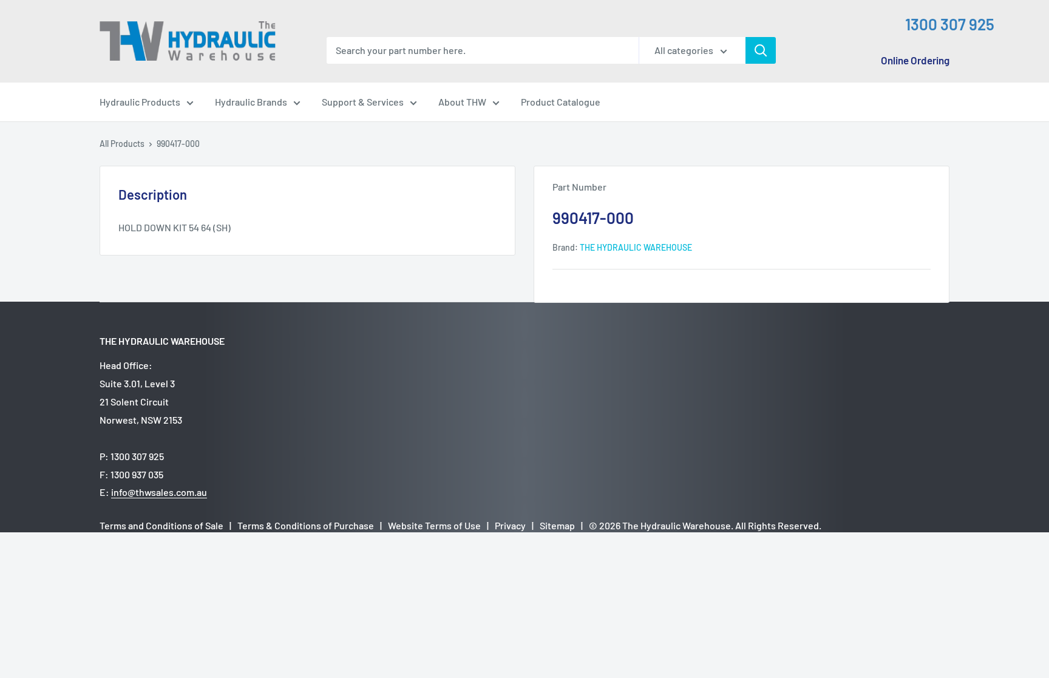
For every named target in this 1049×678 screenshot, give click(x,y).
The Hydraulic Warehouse (636, 247)
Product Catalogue (560, 101)
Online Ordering (915, 60)
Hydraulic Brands (251, 101)
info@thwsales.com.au (159, 492)
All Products (122, 143)
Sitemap (557, 525)
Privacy (510, 525)
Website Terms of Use (434, 525)
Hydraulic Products (140, 101)
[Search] (760, 50)
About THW (462, 101)
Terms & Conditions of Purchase (305, 525)
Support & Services (363, 101)
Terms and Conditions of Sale (161, 525)
